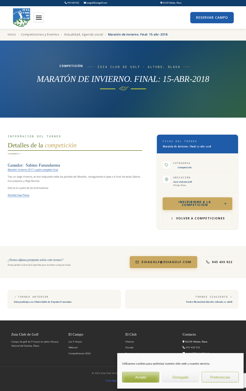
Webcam (73, 347)
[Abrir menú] (38, 17)
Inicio (12, 34)
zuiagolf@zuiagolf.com (96, 3)
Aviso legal (111, 380)
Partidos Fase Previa (18, 195)
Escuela (129, 347)
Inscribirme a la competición (194, 203)
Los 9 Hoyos (75, 342)
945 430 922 (73, 3)
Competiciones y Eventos (40, 34)
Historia (129, 342)
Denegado (180, 377)
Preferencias (220, 377)
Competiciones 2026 (79, 353)
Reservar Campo (212, 17)
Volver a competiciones (200, 218)
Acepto (140, 377)
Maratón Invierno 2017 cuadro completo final (33, 169)
